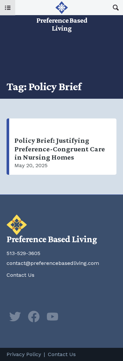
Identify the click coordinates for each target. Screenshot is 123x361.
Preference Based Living (52, 239)
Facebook (34, 316)
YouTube (52, 316)
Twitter (15, 316)
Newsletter (71, 316)
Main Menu (7, 7)
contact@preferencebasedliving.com (53, 263)
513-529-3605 (23, 253)
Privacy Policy (24, 354)
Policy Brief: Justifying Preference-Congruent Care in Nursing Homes (62, 146)
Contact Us (20, 275)
